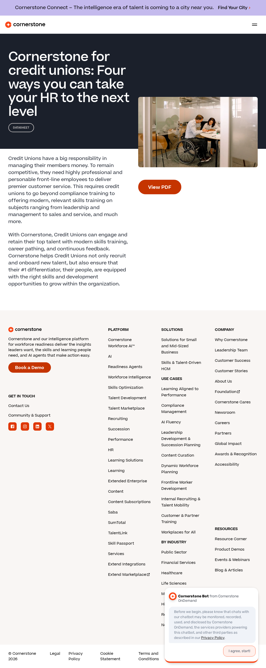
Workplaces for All (178, 532)
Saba (113, 512)
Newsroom (225, 412)
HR (111, 450)
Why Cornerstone (231, 340)
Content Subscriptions (129, 502)
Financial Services (178, 562)
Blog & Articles (229, 570)
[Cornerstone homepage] (58, 329)
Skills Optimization (125, 387)
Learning (116, 470)
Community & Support (29, 415)
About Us (223, 381)
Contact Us (18, 406)
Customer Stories (231, 371)
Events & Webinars (232, 560)
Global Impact (228, 443)
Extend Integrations (126, 564)
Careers (222, 423)
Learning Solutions (125, 460)
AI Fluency (171, 422)
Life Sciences (174, 583)
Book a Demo (29, 368)
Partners (223, 433)
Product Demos (229, 549)
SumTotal (117, 522)
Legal (55, 653)
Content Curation (177, 455)
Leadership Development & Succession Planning (181, 439)
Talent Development (127, 398)
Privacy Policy (76, 656)
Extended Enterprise (127, 481)
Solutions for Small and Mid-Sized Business (179, 346)
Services (116, 554)
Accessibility (227, 464)
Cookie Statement (110, 656)
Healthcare (171, 573)
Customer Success (232, 360)
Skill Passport (121, 543)
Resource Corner (231, 539)
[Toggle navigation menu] (252, 24)
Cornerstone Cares (233, 402)
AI (110, 356)
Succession (119, 429)
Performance (120, 439)
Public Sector (174, 552)
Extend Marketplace (127, 574)
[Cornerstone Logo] (25, 25)
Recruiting (118, 419)
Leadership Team (231, 350)
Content (115, 491)
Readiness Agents (125, 367)
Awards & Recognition (236, 454)
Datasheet (21, 128)
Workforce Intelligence (129, 377)
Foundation (225, 392)
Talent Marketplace (126, 408)
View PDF (159, 187)
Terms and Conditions (148, 656)
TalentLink (117, 533)
